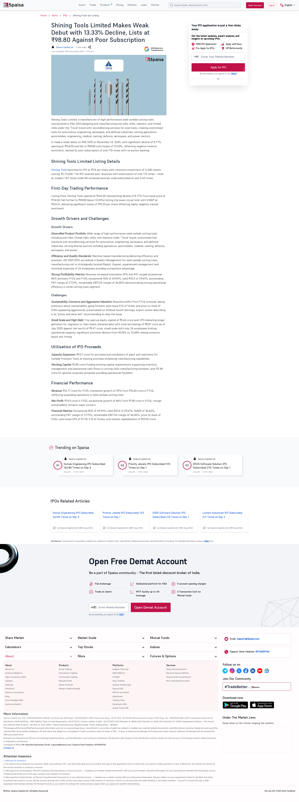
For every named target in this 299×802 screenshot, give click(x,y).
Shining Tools (59, 169)
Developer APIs (119, 704)
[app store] (262, 705)
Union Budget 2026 (14, 700)
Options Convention (14, 692)
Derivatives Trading (68, 673)
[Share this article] (89, 47)
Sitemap (9, 684)
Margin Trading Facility (69, 688)
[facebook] (245, 670)
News (55, 15)
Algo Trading (118, 680)
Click (206, 541)
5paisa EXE (117, 688)
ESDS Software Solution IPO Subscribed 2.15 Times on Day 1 (211, 465)
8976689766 (262, 651)
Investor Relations (13, 673)
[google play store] (235, 705)
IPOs (65, 15)
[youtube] (259, 670)
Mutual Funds (65, 680)
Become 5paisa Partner (177, 673)
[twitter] (239, 670)
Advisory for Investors (15, 760)
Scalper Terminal (120, 669)
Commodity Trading (68, 677)
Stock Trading (65, 669)
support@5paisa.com (248, 638)
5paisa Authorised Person (178, 677)
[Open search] (171, 5)
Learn (144, 4)
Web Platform (118, 673)
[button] (286, 5)
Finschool (9, 688)
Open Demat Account (150, 607)
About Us (9, 669)
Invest (82, 4)
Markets (132, 4)
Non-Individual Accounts (178, 680)
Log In (272, 5)
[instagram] (232, 670)
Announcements (13, 704)
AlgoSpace (117, 696)
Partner (155, 4)
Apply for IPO (218, 67)
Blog (7, 696)
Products (105, 4)
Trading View (118, 700)
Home (43, 15)
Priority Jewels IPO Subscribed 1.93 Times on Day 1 (149, 465)
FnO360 (116, 677)
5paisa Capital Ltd (64, 47)
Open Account (255, 5)
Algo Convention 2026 (15, 677)
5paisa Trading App (121, 684)
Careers (9, 680)
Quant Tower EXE (120, 708)
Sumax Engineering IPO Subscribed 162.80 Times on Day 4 (84, 465)
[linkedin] (252, 670)
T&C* (121, 614)
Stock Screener (66, 684)
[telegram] (225, 670)
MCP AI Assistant (120, 692)
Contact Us (8, 748)
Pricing (119, 4)
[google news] (266, 670)
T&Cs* (234, 73)
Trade (93, 4)
